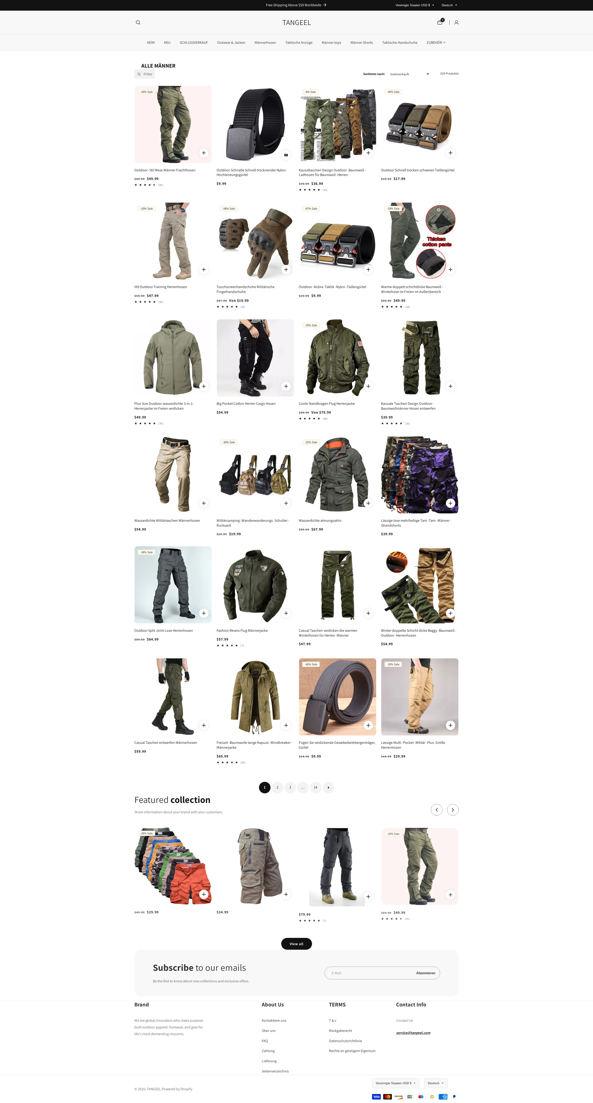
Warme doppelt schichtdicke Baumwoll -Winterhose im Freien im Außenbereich (412, 289)
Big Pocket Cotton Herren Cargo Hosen (246, 403)
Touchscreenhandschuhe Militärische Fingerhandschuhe (245, 289)
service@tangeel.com (413, 1032)
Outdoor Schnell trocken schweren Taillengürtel (417, 170)
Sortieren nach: (374, 74)
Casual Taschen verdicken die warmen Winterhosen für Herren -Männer (328, 633)
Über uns (269, 1030)
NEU (167, 42)
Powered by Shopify (177, 1089)
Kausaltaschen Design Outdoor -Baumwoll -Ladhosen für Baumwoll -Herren (332, 172)
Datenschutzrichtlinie (345, 1040)
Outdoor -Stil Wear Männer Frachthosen (165, 170)
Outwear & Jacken (231, 42)
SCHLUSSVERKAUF (194, 42)
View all (296, 944)
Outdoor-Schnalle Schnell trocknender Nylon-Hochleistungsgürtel (252, 172)
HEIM (151, 42)
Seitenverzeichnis (275, 1071)
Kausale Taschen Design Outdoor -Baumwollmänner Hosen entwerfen (408, 406)
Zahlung (268, 1051)
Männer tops (331, 42)
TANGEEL (154, 1089)
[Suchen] (138, 22)
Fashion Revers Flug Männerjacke (242, 630)
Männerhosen (265, 42)
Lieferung (269, 1061)
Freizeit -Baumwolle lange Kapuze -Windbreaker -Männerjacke (254, 745)
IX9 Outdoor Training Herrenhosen (160, 287)
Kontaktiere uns (274, 1020)
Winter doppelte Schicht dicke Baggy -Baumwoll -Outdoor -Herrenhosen (418, 633)
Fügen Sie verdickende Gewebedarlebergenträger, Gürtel (337, 745)
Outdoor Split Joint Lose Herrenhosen (163, 630)
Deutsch (448, 5)
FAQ (265, 1040)
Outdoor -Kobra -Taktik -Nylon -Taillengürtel (332, 287)
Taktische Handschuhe (399, 42)
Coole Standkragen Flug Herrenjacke (327, 403)
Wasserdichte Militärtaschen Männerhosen (167, 520)
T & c (332, 1020)
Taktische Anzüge (298, 42)
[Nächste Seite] (328, 787)
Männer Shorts (361, 42)
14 (315, 787)
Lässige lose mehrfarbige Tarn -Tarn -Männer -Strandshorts (416, 523)
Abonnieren (425, 973)
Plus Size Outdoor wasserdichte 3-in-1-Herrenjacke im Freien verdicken (164, 406)
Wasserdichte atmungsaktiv (320, 520)
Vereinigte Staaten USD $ (413, 5)
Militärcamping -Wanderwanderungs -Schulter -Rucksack (253, 523)
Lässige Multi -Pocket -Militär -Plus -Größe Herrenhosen (413, 745)
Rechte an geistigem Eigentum (352, 1051)
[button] (434, 42)
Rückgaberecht (340, 1030)
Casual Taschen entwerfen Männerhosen (165, 742)
